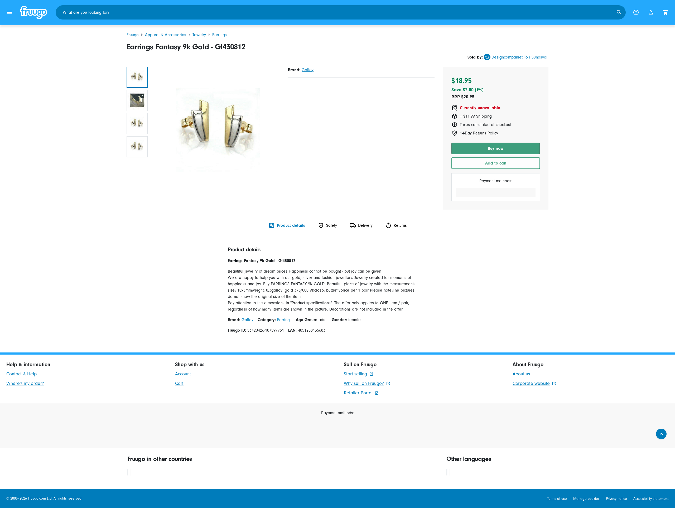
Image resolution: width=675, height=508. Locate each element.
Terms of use (557, 498)
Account (183, 374)
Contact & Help (21, 374)
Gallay (308, 69)
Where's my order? (25, 383)
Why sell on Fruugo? (364, 383)
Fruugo (133, 34)
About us (521, 374)
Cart (179, 383)
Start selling (355, 374)
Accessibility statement (651, 498)
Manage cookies (586, 498)
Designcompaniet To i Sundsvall (519, 57)
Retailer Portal (358, 393)
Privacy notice (616, 498)
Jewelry (199, 34)
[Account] (650, 12)
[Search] (619, 12)
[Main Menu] (9, 12)
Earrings (219, 34)
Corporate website (531, 383)
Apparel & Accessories (165, 34)
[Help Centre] (636, 12)
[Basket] (665, 12)
